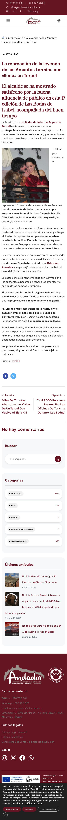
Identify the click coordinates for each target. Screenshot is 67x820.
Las (23, 122)
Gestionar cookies (48, 809)
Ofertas (14, 517)
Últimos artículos (19, 564)
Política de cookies (12, 737)
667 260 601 (38, 3)
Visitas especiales (18, 541)
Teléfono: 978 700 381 (14, 698)
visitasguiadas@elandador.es (25, 7)
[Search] (58, 459)
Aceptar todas (12, 809)
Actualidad (12, 54)
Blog (13, 505)
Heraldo (15, 361)
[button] (59, 21)
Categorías (14, 480)
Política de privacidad (14, 732)
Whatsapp (33, 11)
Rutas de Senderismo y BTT (22, 529)
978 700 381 (16, 3)
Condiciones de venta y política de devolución (28, 741)
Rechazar (29, 809)
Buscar (11, 446)
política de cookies (34, 803)
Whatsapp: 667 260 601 (15, 703)
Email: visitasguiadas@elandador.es (22, 708)
